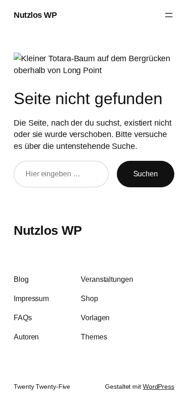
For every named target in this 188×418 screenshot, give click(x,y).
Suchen (145, 173)
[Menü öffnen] (168, 15)
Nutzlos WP (35, 15)
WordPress (158, 386)
